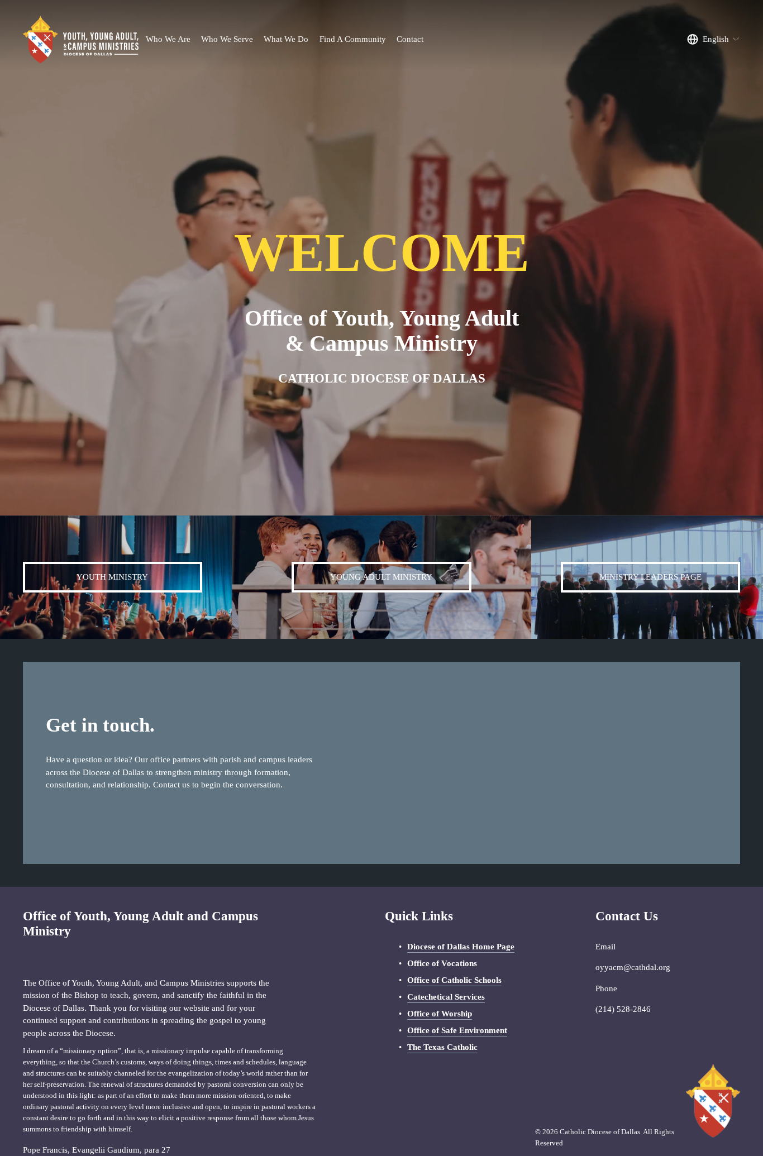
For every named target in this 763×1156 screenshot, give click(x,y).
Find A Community (352, 39)
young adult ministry (381, 576)
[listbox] (713, 39)
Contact (410, 39)
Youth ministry (112, 576)
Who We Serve (227, 39)
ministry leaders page (650, 576)
